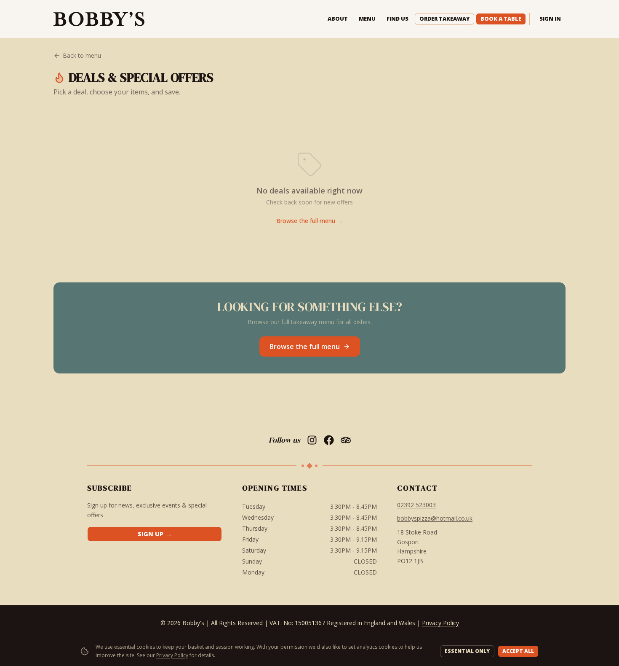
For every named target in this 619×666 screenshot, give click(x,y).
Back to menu (82, 55)
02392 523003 (416, 505)
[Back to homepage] (98, 19)
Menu (367, 18)
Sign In (550, 18)
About (338, 18)
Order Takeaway (444, 18)
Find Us (397, 18)
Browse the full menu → (309, 221)
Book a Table (500, 18)
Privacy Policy (172, 655)
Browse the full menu (304, 346)
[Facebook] (329, 440)
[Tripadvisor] (346, 440)
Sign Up (155, 534)
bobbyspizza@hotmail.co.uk (434, 518)
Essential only (467, 651)
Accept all (518, 651)
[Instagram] (312, 440)
